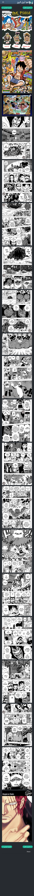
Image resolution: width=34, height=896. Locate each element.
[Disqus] (17, 873)
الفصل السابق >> (6, 8)
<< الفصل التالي (28, 8)
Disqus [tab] (28, 851)
